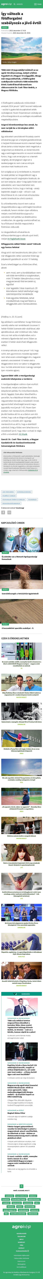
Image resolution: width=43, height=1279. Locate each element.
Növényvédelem (23, 1210)
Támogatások (32, 1213)
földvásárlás (32, 499)
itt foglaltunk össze (16, 239)
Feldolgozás (17, 1203)
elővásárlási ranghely (24, 492)
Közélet (19, 1206)
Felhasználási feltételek (21, 1258)
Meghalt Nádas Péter (16, 1113)
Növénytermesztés (10, 1210)
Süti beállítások (21, 1267)
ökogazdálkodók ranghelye (11, 503)
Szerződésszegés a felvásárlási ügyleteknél (20, 593)
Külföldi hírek (29, 1206)
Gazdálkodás (28, 1203)
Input (37, 1203)
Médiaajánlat (21, 1264)
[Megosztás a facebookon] (3, 512)
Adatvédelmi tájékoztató (21, 1255)
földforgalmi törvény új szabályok (13, 499)
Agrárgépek (9, 1196)
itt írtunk (23, 434)
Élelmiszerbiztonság (18, 1199)
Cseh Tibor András (8, 492)
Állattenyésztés (21, 1196)
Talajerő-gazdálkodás (18, 1213)
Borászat (33, 1196)
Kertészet (11, 1206)
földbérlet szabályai (9, 495)
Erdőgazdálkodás (34, 1199)
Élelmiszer (5, 1199)
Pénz (6, 1213)
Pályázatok (34, 1210)
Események (6, 1203)
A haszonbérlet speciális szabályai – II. (18, 628)
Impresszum (21, 1261)
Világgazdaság (21, 1251)
